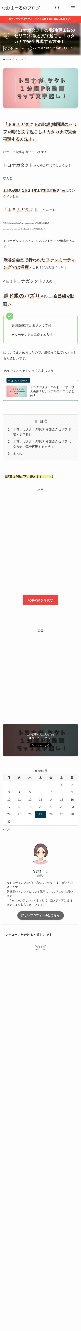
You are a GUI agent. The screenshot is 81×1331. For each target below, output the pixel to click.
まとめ (17, 453)
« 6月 (6, 829)
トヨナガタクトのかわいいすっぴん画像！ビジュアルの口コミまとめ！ (52, 391)
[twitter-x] (37, 947)
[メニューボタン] (73, 8)
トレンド (25, 48)
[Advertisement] (40, 534)
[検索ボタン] (57, 8)
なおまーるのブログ (21, 8)
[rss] (43, 947)
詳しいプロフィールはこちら (40, 915)
